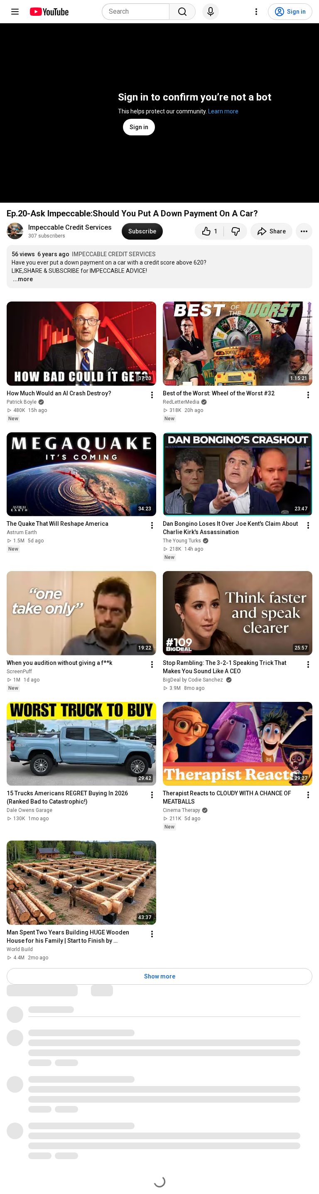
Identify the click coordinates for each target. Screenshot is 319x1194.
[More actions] (304, 231)
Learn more (223, 111)
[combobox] (138, 12)
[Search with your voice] (210, 11)
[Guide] (15, 12)
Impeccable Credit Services (70, 227)
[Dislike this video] (235, 231)
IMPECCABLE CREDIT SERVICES (114, 254)
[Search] (182, 11)
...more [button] (23, 279)
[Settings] (256, 12)
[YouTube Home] (48, 11)
